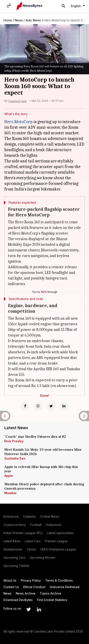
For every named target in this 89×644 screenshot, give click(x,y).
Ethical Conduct (34, 587)
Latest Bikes (12, 541)
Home (7, 20)
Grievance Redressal (64, 587)
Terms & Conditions (59, 580)
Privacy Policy (31, 580)
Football (35, 525)
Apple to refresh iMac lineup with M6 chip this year (41, 469)
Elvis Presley (14, 441)
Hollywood (53, 525)
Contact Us (11, 587)
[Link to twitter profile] (28, 609)
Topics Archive (50, 593)
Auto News (33, 20)
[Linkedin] (64, 406)
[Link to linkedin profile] (39, 609)
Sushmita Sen (14, 458)
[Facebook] (25, 406)
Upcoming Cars (14, 557)
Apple (8, 475)
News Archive (25, 593)
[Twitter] (51, 406)
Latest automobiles (60, 533)
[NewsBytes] (29, 6)
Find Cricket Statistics (52, 600)
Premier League (56, 541)
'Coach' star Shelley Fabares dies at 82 (35, 437)
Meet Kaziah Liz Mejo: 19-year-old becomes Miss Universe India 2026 (42, 451)
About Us (9, 580)
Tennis (31, 549)
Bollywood (11, 516)
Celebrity (29, 516)
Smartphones (12, 549)
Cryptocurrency (14, 525)
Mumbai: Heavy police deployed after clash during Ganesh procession (44, 486)
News (19, 20)
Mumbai (10, 493)
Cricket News (49, 516)
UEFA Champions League (58, 549)
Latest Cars (33, 541)
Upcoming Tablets (16, 566)
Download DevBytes (18, 600)
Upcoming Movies (42, 557)
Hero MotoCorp (18, 121)
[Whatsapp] (38, 406)
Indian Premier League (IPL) (23, 533)
